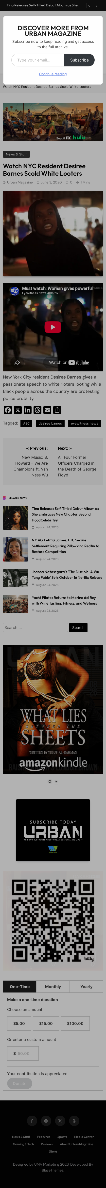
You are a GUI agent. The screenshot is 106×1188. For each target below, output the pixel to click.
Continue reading (53, 74)
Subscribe (79, 60)
